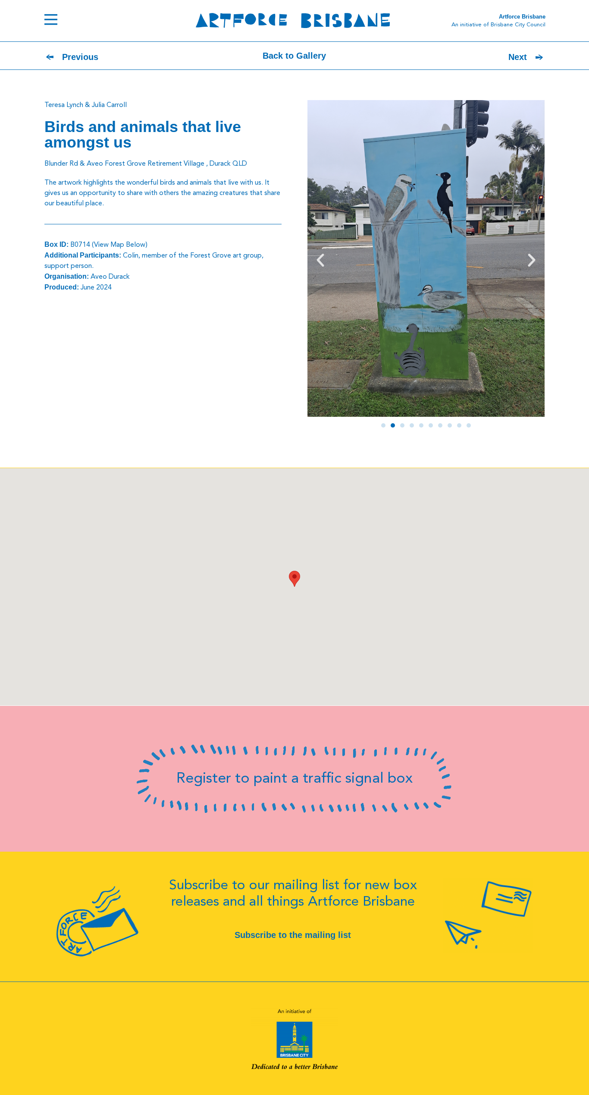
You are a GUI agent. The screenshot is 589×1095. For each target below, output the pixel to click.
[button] (320, 260)
